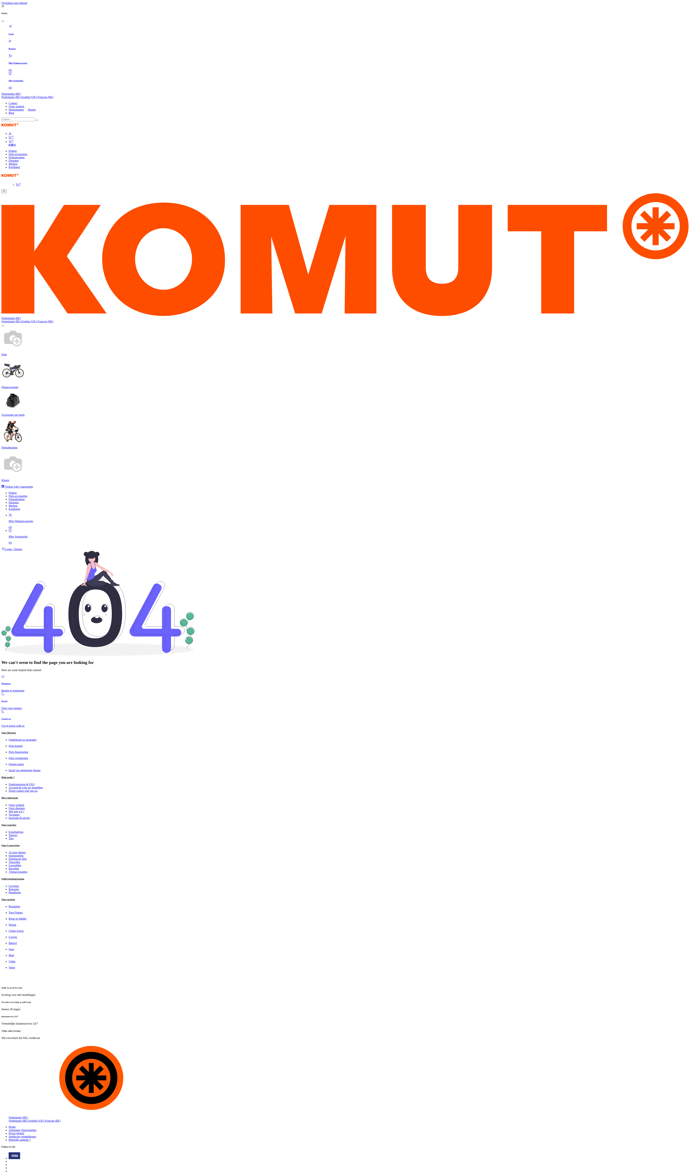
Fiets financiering (18, 752)
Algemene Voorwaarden (22, 1130)
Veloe (12, 967)
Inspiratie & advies (19, 817)
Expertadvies (16, 831)
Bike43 (13, 943)
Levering (14, 886)
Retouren (14, 889)
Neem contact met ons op (23, 790)
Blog (11, 112)
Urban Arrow (16, 930)
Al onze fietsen (17, 852)
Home (12, 1126)
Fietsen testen (16, 764)
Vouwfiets (14, 862)
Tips (11, 838)
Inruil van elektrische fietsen (24, 770)
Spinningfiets (16, 855)
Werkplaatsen (16, 109)
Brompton (14, 906)
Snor (11, 949)
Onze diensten (17, 808)
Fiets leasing (16, 745)
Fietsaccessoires (18, 871)
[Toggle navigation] (4, 191)
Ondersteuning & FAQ (22, 784)
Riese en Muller (18, 918)
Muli (11, 955)
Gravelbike (15, 865)
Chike (12, 961)
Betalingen (15, 892)
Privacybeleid (16, 1133)
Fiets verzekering (18, 758)
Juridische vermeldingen (22, 1136)
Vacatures (14, 814)
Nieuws (13, 835)
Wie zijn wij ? (16, 811)
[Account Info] (349, 133)
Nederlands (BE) (11, 93)
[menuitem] (11, 97)
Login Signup (13, 549)
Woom (12, 924)
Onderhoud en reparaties (22, 739)
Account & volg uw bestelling (26, 787)
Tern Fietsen (16, 912)
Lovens (13, 937)
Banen (31, 109)
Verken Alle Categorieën (18, 486)
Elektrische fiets (18, 858)
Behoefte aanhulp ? (20, 1139)
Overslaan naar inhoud (14, 2)
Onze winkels (16, 106)
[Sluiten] (2, 21)
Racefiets (14, 868)
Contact (13, 103)
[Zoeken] (36, 120)
